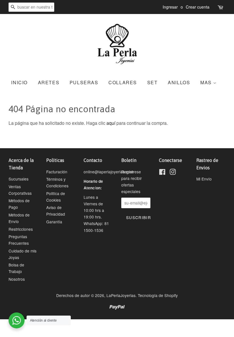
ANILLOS (179, 82)
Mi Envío (204, 179)
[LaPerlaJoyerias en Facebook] (162, 173)
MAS (206, 82)
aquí (110, 123)
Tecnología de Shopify (158, 295)
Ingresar (170, 7)
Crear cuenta (197, 7)
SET (152, 82)
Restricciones (21, 229)
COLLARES (122, 82)
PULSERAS (84, 82)
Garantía (54, 221)
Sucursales (19, 179)
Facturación (56, 171)
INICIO (19, 82)
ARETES (49, 82)
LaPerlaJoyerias (121, 295)
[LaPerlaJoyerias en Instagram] (173, 173)
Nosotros (17, 279)
